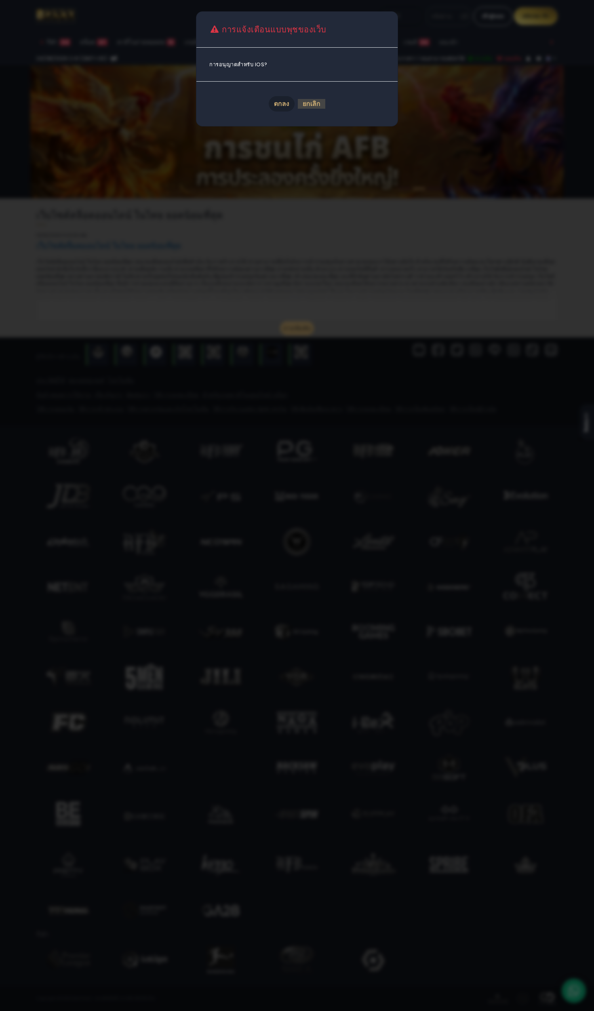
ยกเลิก (311, 103)
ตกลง (281, 103)
